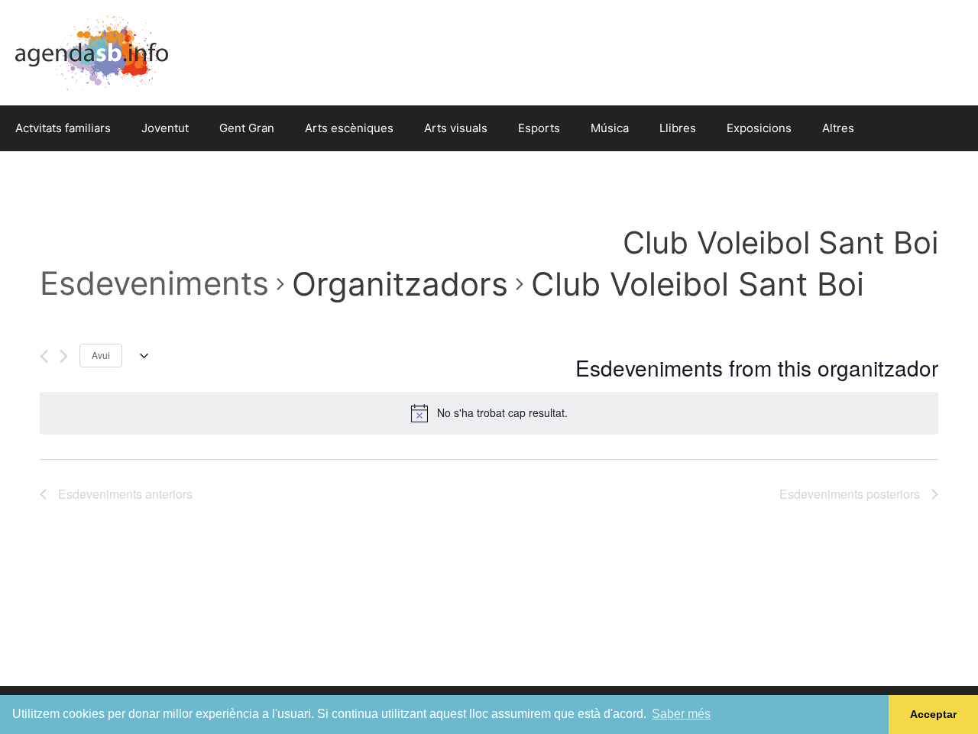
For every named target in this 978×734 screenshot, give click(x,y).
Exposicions (759, 128)
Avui (101, 354)
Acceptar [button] (933, 714)
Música (610, 128)
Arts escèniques (349, 128)
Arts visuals (455, 128)
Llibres (677, 128)
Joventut (165, 128)
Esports (539, 128)
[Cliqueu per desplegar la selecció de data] (141, 356)
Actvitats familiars (63, 128)
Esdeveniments (154, 283)
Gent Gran (246, 128)
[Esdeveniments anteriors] (44, 356)
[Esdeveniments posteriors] (64, 356)
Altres (838, 128)
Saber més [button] (681, 713)
